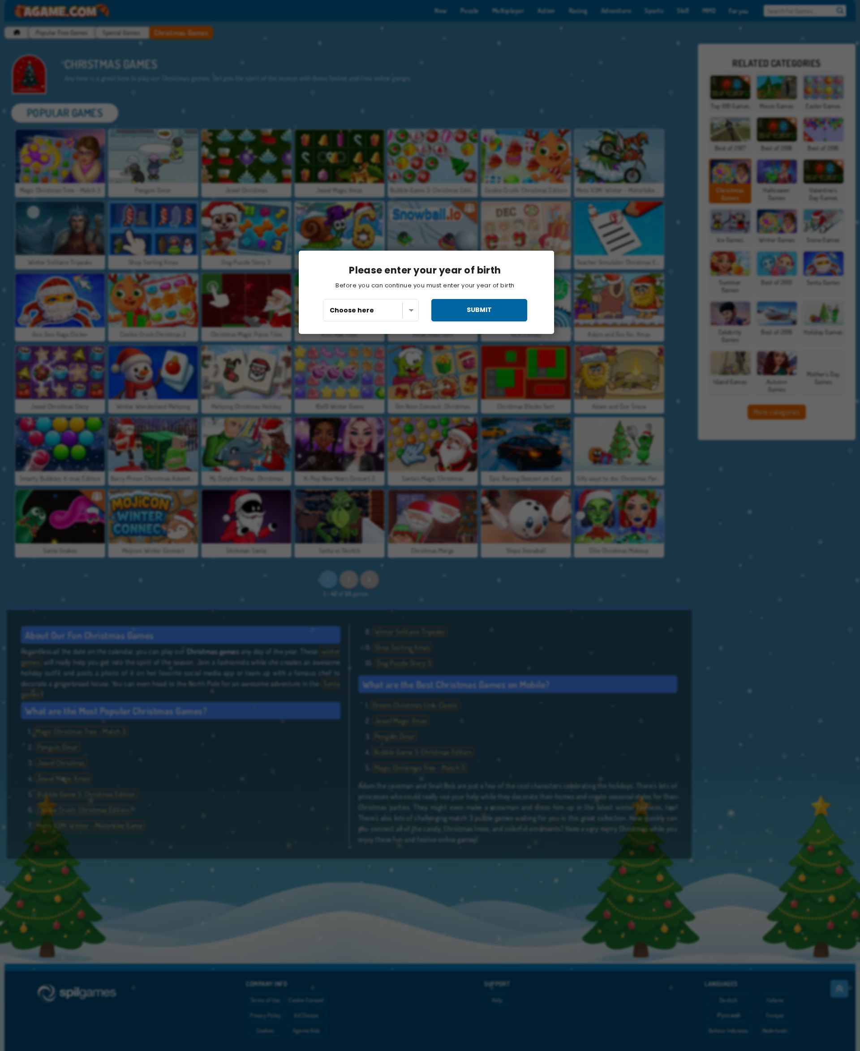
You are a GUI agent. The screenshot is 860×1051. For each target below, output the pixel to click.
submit (479, 309)
